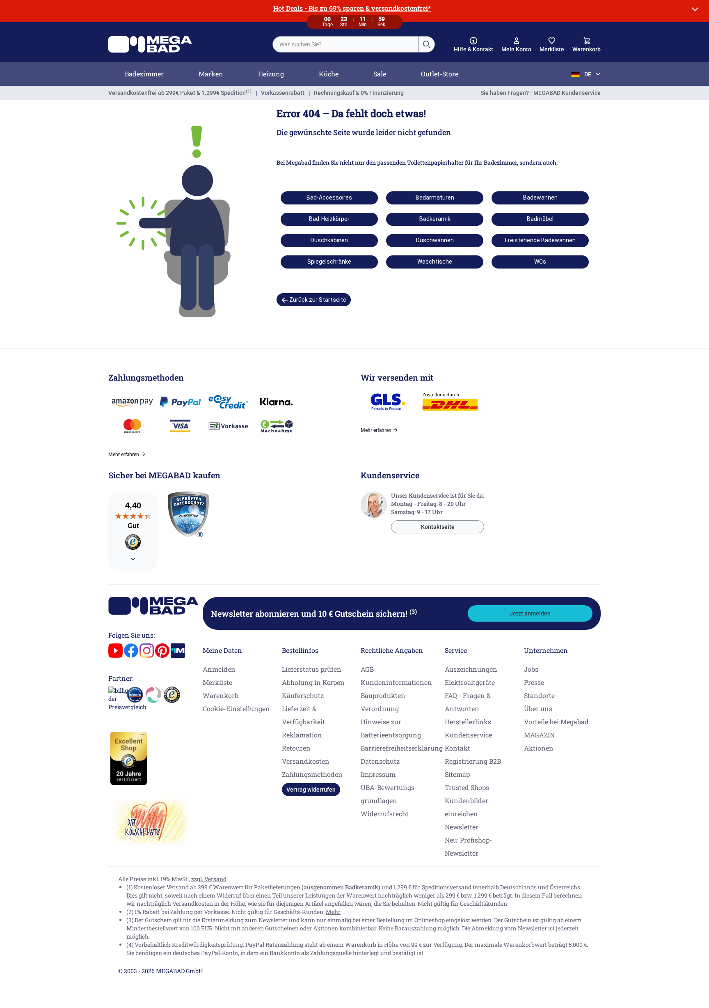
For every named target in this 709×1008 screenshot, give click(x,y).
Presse (534, 682)
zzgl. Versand (208, 879)
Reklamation (302, 734)
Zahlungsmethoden (312, 774)
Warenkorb (220, 695)
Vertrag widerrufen (311, 789)
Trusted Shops (467, 787)
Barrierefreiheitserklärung (402, 748)
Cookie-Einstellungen (236, 708)
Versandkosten (305, 761)
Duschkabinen (329, 240)
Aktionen (538, 748)
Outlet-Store (439, 73)
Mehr (333, 912)
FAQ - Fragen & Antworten (468, 702)
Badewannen (540, 197)
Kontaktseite (438, 527)
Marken (211, 73)
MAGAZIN (539, 734)
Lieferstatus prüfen (311, 669)
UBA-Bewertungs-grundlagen (389, 794)
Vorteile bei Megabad (556, 721)
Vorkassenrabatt (282, 93)
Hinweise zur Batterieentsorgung (391, 728)
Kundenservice (468, 734)
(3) (413, 611)
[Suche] (426, 44)
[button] (473, 44)
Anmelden (219, 669)
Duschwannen (435, 240)
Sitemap (457, 774)
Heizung (271, 73)
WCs (540, 261)
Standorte (539, 695)
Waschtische (434, 261)
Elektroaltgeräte (470, 682)
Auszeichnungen (471, 669)
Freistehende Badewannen (540, 240)
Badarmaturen (435, 197)
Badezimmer (144, 73)
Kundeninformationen (396, 682)
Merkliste (217, 682)
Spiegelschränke (329, 261)
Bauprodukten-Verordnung (384, 702)
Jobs (531, 669)
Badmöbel (540, 219)
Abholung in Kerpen (313, 682)
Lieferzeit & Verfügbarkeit (303, 715)
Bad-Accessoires (329, 197)
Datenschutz (380, 761)
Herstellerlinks (468, 721)
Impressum (378, 774)
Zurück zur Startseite (317, 299)
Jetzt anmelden (530, 613)
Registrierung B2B (473, 761)
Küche (328, 73)
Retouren (296, 748)
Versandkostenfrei (177, 93)
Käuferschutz (303, 695)
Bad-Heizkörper (329, 219)
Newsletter (461, 826)
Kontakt (457, 748)
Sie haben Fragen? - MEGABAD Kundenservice (540, 93)
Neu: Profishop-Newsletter (468, 846)
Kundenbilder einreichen (466, 807)
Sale (379, 73)
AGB (367, 669)
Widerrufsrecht (385, 813)
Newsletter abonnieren (314, 613)
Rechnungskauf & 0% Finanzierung (359, 93)
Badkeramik (435, 219)
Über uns (538, 708)
